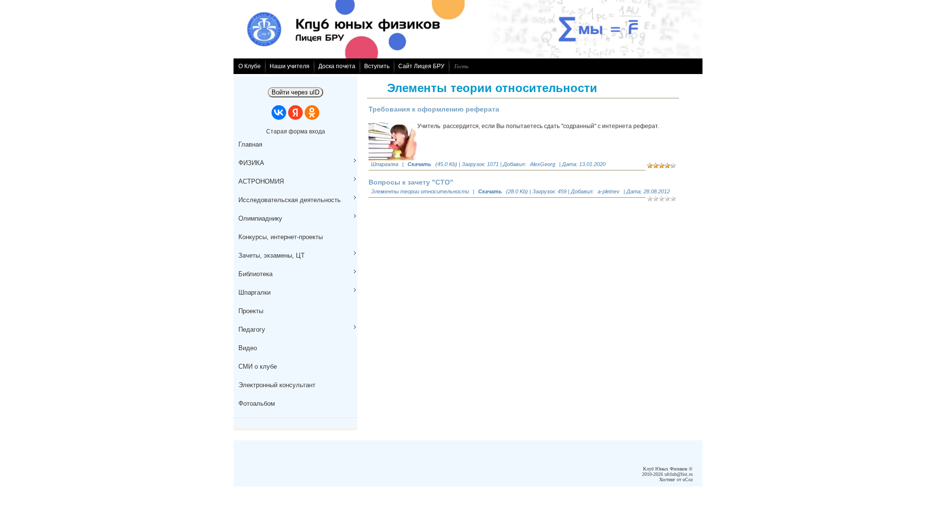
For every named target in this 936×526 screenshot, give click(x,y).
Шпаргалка (384, 164)
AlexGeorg (542, 164)
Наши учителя (290, 66)
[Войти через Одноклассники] (312, 112)
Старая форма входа (295, 131)
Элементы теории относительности (420, 191)
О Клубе (249, 66)
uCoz (687, 479)
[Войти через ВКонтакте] (279, 112)
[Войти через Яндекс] (295, 112)
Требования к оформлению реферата (434, 109)
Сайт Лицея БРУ (421, 66)
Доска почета (336, 66)
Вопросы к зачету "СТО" (411, 182)
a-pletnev (609, 191)
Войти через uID (295, 92)
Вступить (377, 66)
